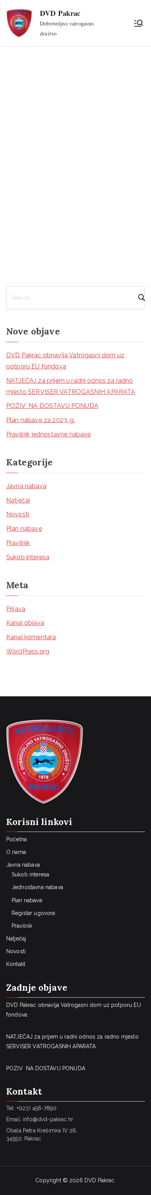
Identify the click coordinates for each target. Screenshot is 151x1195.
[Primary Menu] (138, 23)
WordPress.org (27, 651)
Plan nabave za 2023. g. (40, 420)
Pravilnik (18, 543)
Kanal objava (25, 622)
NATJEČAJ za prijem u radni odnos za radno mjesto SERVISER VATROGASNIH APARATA (71, 386)
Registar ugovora (33, 913)
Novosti (17, 514)
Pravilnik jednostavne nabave (48, 434)
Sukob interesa (27, 557)
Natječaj (18, 500)
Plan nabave (24, 528)
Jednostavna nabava (37, 887)
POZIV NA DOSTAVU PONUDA (52, 405)
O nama (16, 852)
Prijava (15, 609)
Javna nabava (26, 486)
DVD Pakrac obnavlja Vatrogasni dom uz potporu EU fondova (65, 360)
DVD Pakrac (60, 13)
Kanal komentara (31, 637)
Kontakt (15, 964)
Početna (16, 839)
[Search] (138, 297)
